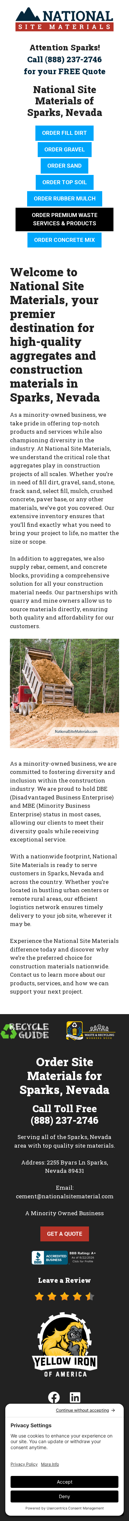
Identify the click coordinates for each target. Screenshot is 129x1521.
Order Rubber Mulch (65, 198)
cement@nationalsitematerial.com (64, 1196)
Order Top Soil (64, 182)
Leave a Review (64, 1280)
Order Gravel (64, 149)
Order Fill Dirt (64, 133)
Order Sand (64, 165)
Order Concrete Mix (64, 240)
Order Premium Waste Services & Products (65, 219)
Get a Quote (64, 1233)
